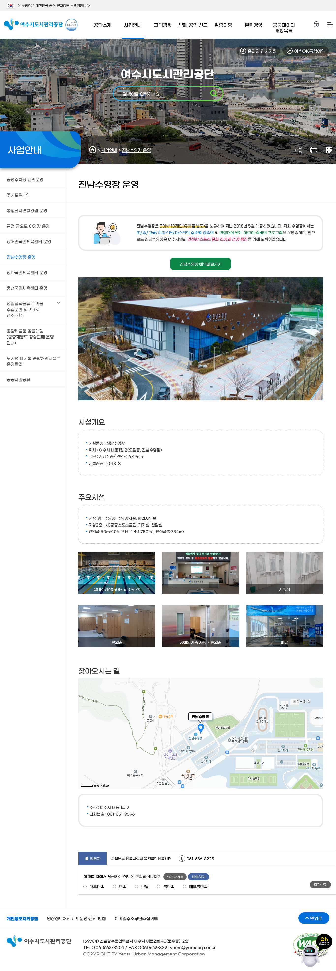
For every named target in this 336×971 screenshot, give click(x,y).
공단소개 (102, 24)
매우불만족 (198, 886)
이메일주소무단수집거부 (136, 918)
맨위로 (316, 918)
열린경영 (253, 24)
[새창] (316, 936)
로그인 (316, 24)
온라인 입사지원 (262, 51)
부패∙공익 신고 (193, 24)
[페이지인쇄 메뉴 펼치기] (314, 150)
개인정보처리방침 (22, 918)
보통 (145, 886)
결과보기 (320, 884)
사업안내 (133, 24)
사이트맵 (330, 24)
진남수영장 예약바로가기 (200, 264)
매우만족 (97, 886)
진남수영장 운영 (136, 150)
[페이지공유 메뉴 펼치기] (298, 150)
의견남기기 (175, 876)
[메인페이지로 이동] (33, 24)
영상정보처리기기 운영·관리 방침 (76, 918)
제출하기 (198, 876)
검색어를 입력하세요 (141, 94)
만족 (122, 886)
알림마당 (223, 24)
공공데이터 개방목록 (284, 27)
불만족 (168, 886)
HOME (93, 149)
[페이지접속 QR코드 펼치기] (329, 150)
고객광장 (163, 24)
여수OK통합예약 (309, 51)
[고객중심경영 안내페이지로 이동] (71, 25)
